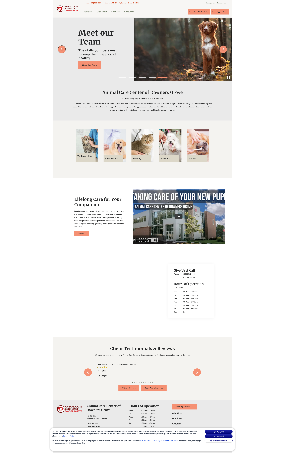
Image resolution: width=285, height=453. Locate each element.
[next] (223, 49)
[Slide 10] (152, 382)
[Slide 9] (150, 382)
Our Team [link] (102, 11)
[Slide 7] (145, 382)
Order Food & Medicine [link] (199, 12)
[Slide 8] (148, 382)
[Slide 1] (122, 77)
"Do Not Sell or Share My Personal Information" (159, 441)
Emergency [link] (210, 3)
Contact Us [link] (221, 3)
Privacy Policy (69, 436)
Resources (129, 11)
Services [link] (115, 11)
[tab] (179, 287)
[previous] (62, 49)
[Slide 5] (163, 77)
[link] (68, 8)
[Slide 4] (153, 77)
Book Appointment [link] (220, 12)
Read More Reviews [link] (154, 388)
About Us (87, 11)
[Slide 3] (142, 77)
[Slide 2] (132, 77)
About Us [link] (81, 234)
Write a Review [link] (129, 388)
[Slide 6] (143, 382)
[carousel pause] (228, 77)
